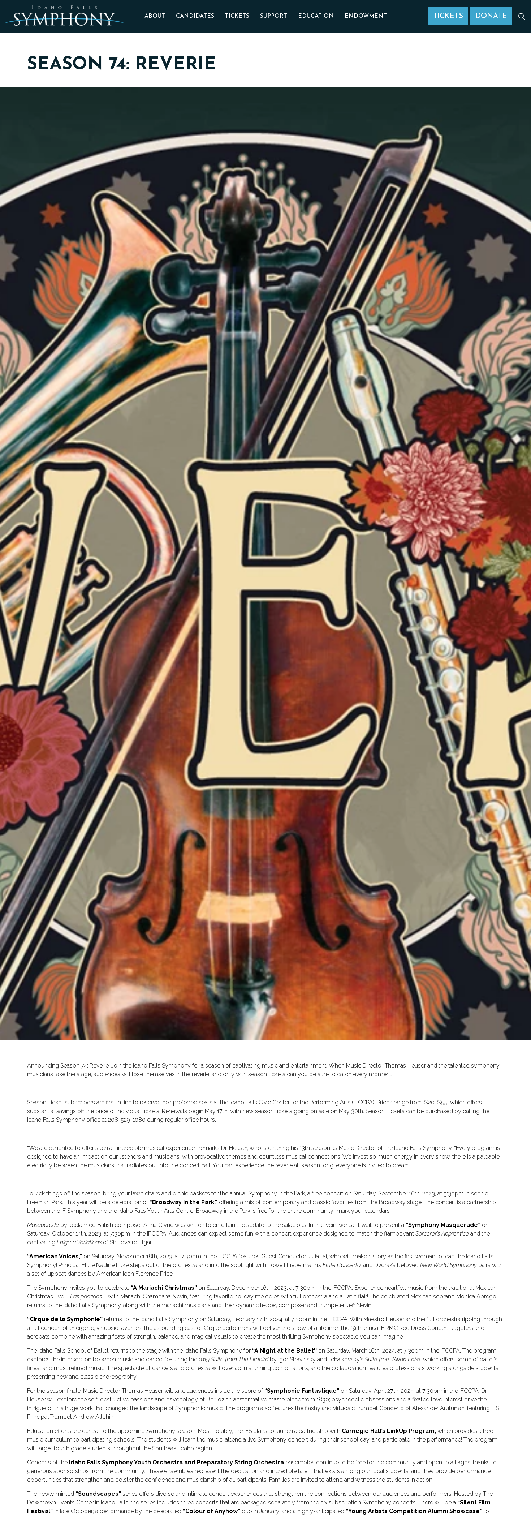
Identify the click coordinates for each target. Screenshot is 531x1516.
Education (316, 16)
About (154, 16)
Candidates (195, 16)
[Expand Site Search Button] (522, 16)
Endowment (366, 16)
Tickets (237, 16)
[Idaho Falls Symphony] (64, 18)
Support (273, 16)
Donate (491, 16)
